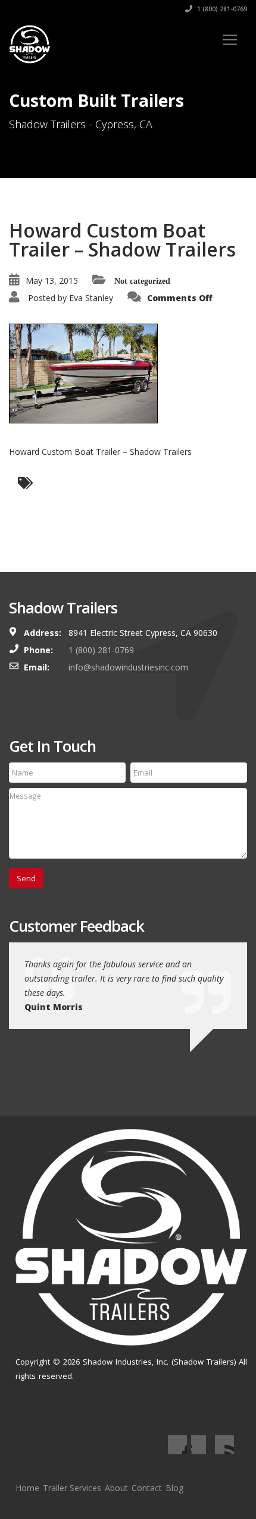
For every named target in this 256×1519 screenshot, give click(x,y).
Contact (147, 1487)
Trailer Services (72, 1487)
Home (27, 1487)
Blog (174, 1487)
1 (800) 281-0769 (221, 9)
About (116, 1487)
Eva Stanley (91, 297)
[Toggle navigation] (229, 40)
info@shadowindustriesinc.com (128, 667)
